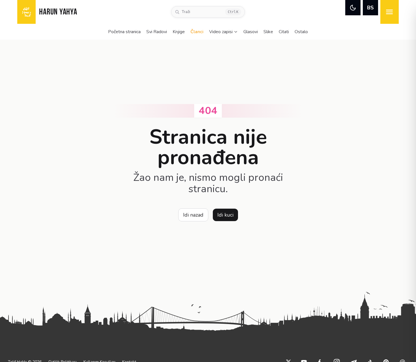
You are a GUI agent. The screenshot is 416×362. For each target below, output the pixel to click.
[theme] (353, 7)
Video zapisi (221, 32)
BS (370, 7)
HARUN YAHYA (58, 12)
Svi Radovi (156, 32)
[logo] (26, 12)
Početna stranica (124, 32)
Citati (284, 32)
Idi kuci (225, 214)
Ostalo (301, 32)
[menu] (389, 12)
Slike (268, 32)
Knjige (179, 32)
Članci (196, 32)
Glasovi (250, 32)
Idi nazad (193, 214)
